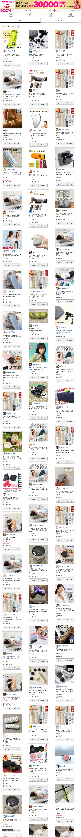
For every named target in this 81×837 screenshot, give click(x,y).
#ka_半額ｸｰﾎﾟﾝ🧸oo (63, 291)
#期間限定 (69, 330)
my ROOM (71, 15)
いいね (17, 65)
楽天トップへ (75, 10)
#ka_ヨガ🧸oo (33, 650)
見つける (30, 15)
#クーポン (32, 368)
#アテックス (39, 257)
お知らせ (50, 15)
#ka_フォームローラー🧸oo (37, 488)
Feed (10, 15)
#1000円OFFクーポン (64, 331)
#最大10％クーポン (34, 174)
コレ (8, 65)
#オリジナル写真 (60, 330)
